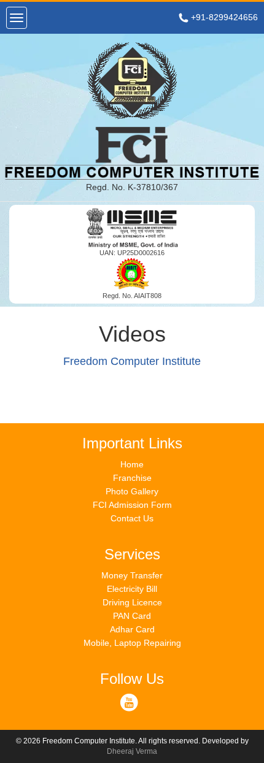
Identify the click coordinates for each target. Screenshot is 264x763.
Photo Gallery (132, 491)
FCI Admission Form (132, 505)
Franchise (132, 478)
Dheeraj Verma (132, 751)
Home (132, 464)
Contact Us (132, 518)
